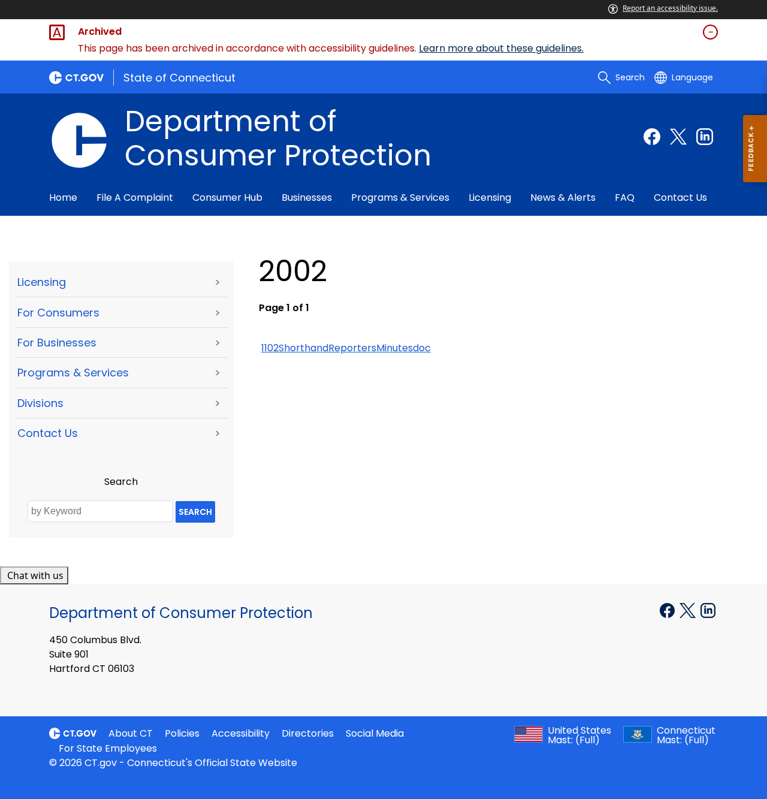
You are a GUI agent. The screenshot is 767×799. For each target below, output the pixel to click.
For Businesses (56, 342)
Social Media (375, 733)
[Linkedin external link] (704, 136)
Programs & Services (400, 197)
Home (63, 197)
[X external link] (689, 609)
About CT (130, 733)
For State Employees (108, 748)
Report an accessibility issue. (670, 8)
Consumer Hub (227, 197)
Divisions (40, 403)
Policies (182, 733)
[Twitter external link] (678, 136)
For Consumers (58, 312)
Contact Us (680, 197)
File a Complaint (134, 197)
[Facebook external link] (652, 136)
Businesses (307, 197)
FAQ (625, 197)
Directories (308, 733)
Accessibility (241, 733)
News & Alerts (563, 197)
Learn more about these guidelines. (501, 48)
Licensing (490, 197)
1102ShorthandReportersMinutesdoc (346, 348)
